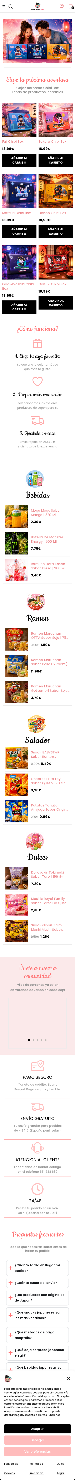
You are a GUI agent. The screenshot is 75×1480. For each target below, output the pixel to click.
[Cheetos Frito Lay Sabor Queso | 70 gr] (16, 785)
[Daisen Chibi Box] (56, 191)
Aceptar (37, 1429)
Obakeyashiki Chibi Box (18, 286)
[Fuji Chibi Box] (19, 120)
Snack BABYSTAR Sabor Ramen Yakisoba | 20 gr (45, 754)
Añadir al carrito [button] (19, 160)
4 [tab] (41, 1040)
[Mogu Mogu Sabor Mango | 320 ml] (16, 516)
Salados (37, 740)
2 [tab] (33, 1040)
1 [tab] (29, 1040)
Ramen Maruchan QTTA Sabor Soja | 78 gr (48, 636)
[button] (69, 1378)
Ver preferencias (37, 1451)
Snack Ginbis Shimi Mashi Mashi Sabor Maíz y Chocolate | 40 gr (49, 927)
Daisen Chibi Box (52, 213)
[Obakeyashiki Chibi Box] (19, 262)
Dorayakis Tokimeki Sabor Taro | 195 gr (47, 874)
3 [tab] (37, 1040)
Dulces (37, 857)
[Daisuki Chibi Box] (56, 262)
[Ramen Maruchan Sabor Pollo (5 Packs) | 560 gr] (16, 666)
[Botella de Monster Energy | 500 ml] (16, 543)
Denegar (38, 1440)
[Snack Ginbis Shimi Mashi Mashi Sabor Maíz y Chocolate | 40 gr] (16, 931)
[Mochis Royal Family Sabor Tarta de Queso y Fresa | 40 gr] (16, 905)
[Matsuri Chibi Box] (19, 191)
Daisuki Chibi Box (52, 284)
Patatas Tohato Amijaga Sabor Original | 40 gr (50, 807)
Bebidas (37, 495)
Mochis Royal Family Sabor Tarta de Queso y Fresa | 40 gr (50, 901)
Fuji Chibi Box (13, 142)
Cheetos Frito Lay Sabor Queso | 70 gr (48, 781)
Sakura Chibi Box (52, 142)
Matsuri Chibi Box (16, 213)
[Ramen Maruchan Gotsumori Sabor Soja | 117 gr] (16, 692)
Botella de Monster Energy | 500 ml (47, 539)
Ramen (37, 618)
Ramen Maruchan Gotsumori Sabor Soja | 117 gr (49, 688)
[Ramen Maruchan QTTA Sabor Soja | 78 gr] (16, 639)
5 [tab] (46, 1040)
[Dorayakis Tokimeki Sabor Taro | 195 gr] (16, 878)
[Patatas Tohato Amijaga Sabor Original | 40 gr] (16, 811)
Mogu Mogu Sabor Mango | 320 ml (46, 513)
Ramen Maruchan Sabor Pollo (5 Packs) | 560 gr (50, 662)
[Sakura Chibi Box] (56, 120)
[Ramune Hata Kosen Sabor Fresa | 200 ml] (16, 570)
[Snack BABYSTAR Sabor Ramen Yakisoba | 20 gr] (16, 758)
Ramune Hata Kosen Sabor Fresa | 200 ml (48, 566)
